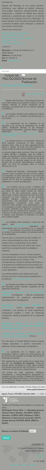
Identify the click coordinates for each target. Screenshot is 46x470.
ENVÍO (5, 230)
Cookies (24, 465)
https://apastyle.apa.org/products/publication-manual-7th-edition (20, 134)
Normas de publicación (34, 94)
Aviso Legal (14, 465)
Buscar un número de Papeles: (15, 431)
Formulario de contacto (21, 278)
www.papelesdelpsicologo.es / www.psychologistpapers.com (23, 225)
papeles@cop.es (14, 60)
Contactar (39, 456)
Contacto (32, 465)
